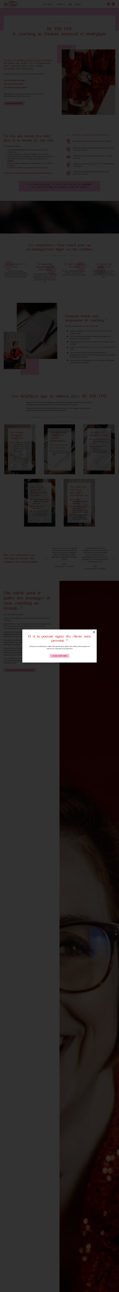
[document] (59, 646)
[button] (94, 632)
